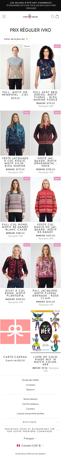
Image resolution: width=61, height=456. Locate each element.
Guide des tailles (30, 379)
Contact (30, 408)
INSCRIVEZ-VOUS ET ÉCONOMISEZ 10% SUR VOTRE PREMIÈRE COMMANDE (30, 430)
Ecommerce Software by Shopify (30, 453)
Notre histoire (30, 399)
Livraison (30, 384)
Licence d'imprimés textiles (30, 413)
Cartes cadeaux (30, 403)
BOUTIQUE (29, 422)
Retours (31, 389)
